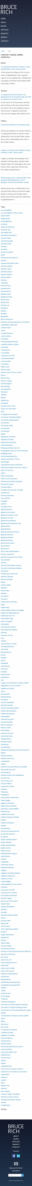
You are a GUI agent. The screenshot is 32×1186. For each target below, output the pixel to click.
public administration (9, 839)
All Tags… (4, 1109)
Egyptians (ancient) (8, 437)
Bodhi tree (5, 302)
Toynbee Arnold (7, 1032)
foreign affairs (6, 487)
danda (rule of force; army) (11, 372)
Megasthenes (6, 739)
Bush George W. (7, 319)
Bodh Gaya (5, 300)
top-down (4, 1027)
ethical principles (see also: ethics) (14, 467)
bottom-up (5, 305)
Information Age (7, 618)
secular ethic (6, 921)
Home (3, 19)
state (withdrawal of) (9, 962)
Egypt (3, 434)
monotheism (5, 747)
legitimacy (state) (7, 688)
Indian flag (5, 607)
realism (3, 859)
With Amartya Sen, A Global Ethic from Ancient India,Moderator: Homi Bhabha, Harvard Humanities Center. (16, 180)
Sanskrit (4, 909)
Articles (4, 30)
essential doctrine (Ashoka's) (12, 465)
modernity (5, 744)
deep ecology (6, 381)
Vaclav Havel (6, 1058)
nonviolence (5, 772)
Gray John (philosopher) (10, 551)
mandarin (4, 700)
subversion (5, 976)
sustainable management (10, 985)
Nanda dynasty (6, 756)
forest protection (7, 495)
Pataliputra (5, 795)
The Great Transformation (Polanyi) (14, 1004)
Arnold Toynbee (7, 252)
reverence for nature (9, 893)
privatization (5, 828)
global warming (6, 540)
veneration (5, 1074)
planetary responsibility (10, 809)
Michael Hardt (6, 742)
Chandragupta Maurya (9, 342)
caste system (6, 336)
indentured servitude (9, 602)
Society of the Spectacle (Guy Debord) (16, 951)
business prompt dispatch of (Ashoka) (15, 322)
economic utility (7, 425)
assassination (6, 277)
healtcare (4, 571)
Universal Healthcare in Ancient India (15, 125)
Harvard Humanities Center (11, 565)
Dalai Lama (5, 367)
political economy (7, 814)
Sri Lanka (4, 957)
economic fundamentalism (11, 417)
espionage (5, 462)
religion (4, 870)
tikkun (3, 1021)
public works (5, 851)
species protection (8, 954)
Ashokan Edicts (6, 266)
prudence (4, 837)
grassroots (5, 548)
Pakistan (4, 789)
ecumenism (5, 431)
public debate (6, 842)
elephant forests (7, 439)
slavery (3, 940)
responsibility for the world (11, 884)
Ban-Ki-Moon (6, 286)
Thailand (4, 999)
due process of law (8, 406)
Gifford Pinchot (6, 509)
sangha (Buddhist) (8, 907)
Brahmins (4, 308)
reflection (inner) (7, 865)
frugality (4, 501)
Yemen (3, 1102)
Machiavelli (5, 694)
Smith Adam (5, 943)
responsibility (6, 881)
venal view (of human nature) (12, 1069)
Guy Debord (5, 560)
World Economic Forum (10, 1097)
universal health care (9, 1052)
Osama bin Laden (7, 786)
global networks (7, 535)
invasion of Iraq (7, 635)
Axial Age (4, 283)
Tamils (3, 990)
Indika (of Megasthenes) (10, 613)
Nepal (3, 764)
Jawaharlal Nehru (7, 646)
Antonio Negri (6, 244)
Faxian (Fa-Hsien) (7, 484)
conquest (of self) (8, 356)
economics (5, 423)
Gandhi (3, 504)
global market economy (10, 532)
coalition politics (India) (9, 344)
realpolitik (4, 862)
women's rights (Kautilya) (10, 1094)
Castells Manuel (7, 333)
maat (3, 691)
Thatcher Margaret (8, 1002)
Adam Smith (5, 216)
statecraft (5, 965)
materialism (5, 716)
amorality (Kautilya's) (9, 235)
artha (3, 255)
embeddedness (7, 445)
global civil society (8, 512)
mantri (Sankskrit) (7, 702)
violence (4, 1077)
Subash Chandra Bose (9, 974)
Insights (4, 33)
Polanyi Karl (5, 811)
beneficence (6, 288)
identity (4, 593)
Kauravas (4, 669)
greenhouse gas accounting (11, 557)
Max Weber (5, 730)
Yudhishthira (5, 1105)
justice (3, 655)
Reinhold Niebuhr (7, 867)
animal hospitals (7, 241)
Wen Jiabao (5, 1091)
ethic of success (7, 470)
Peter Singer (5, 800)
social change (6, 946)
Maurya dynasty (7, 725)
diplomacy (5, 400)
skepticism (5, 937)
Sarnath (4, 912)
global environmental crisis (11, 523)
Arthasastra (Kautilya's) (9, 258)
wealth (3, 1080)
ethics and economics (9, 479)
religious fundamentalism (10, 873)
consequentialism (7, 358)
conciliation (5, 353)
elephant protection (8, 442)
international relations (9, 630)
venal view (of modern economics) (14, 1072)
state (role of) (6, 960)
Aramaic (4, 246)
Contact (5, 41)
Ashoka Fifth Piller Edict (10, 263)
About (3, 22)
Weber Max (5, 1086)
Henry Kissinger (7, 579)
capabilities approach (9, 325)
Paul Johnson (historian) (10, 797)
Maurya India (6, 727)
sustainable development (10, 982)
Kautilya (4, 672)
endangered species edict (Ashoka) (14, 451)
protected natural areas (10, 831)
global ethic (5, 526)
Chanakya (4, 339)
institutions (5, 624)
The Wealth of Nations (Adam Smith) (15, 1016)
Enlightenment (6, 453)
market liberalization (8, 711)
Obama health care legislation (12, 775)
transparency (6, 1041)
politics (3, 820)
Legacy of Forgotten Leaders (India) (15, 683)
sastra (3, 918)
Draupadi (4, 403)
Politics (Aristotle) (7, 823)
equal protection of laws (10, 459)
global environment (8, 521)
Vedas (3, 1063)
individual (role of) (8, 616)
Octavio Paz (5, 778)
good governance (8, 543)
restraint (4, 887)
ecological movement (9, 414)
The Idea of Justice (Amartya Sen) (14, 1007)
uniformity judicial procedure (12, 1046)
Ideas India (5, 590)
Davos (3, 375)
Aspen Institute (6, 274)
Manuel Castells (7, 705)
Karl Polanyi (5, 666)
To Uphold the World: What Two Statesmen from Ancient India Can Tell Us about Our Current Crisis (16, 97)
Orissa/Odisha (6, 783)
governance (5, 546)
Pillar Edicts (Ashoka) (9, 806)
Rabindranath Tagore (9, 853)
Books (3, 26)
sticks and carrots (7, 971)
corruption (5, 364)
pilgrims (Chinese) (7, 803)
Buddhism (4, 316)
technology (5, 996)
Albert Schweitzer (8, 227)
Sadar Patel (5, 904)
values (3, 1060)
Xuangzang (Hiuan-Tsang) (10, 1100)
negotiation (5, 761)
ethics (3, 473)
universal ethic (6, 1049)
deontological (6, 383)
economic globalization (10, 420)
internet (4, 632)
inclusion (4, 599)
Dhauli (3, 397)
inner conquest (6, 621)
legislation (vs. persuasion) (11, 686)
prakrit (3, 825)
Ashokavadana (6, 272)
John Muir (4, 649)
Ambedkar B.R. (6, 232)
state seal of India (8, 968)
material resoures (7, 719)
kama (3, 660)
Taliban (3, 988)
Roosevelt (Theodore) (9, 901)
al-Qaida (4, 224)
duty (2, 411)
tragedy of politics (8, 1035)
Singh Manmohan (7, 935)
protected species (8, 834)
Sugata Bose (6, 979)
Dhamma (4, 392)
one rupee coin (7, 781)
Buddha (4, 314)
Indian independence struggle (12, 610)
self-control (5, 926)
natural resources (7, 758)
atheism (4, 280)
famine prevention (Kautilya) (11, 481)
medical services (7, 733)
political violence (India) (10, 817)
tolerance (4, 1024)
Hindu (3, 582)
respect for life (6, 879)
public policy (6, 848)
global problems (7, 537)
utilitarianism (5, 1055)
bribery (3, 311)
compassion (5, 350)
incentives (5, 596)
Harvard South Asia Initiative (11, 568)
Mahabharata (6, 697)
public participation (8, 845)
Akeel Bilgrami (6, 221)
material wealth (7, 722)
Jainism (3, 641)
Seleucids (4, 923)
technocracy (6, 993)
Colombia (4, 347)
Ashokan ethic (6, 269)
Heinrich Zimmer (7, 577)
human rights (6, 585)
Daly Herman (6, 369)
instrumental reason (8, 627)
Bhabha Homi (6, 294)
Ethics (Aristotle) (7, 476)
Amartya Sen (6, 230)
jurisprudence (6, 652)
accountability (6, 210)
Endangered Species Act (10, 448)
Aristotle (4, 249)
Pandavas (4, 792)
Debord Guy (5, 378)
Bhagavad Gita (6, 297)
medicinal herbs (7, 736)
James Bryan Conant (8, 644)
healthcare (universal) (9, 574)
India (3, 604)
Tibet (3, 1018)
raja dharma (5, 856)
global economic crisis (9, 515)
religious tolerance (8, 876)
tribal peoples (6, 1044)
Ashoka (3, 260)
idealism (4, 588)
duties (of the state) (8, 409)
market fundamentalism (10, 708)
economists (5, 428)
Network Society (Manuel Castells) (14, 767)
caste (3, 330)
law (2, 680)
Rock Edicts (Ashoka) (9, 895)
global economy (7, 518)
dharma (4, 395)
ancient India (6, 238)
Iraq (2, 638)
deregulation (6, 389)
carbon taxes (6, 327)
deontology (5, 386)
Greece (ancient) (7, 554)
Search (4, 37)
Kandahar (4, 663)
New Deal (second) (8, 769)
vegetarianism (6, 1066)
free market (5, 498)
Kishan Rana (5, 674)
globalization (6, 529)
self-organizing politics (9, 929)
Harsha (3, 562)
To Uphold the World (9, 1030)
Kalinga (3, 658)
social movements (8, 948)
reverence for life (8, 890)
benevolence (6, 291)
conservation (6, 361)
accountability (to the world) (11, 213)
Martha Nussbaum (8, 714)
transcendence (7, 1038)
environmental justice (9, 456)
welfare (4, 1088)
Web (2, 1083)
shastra (3, 932)
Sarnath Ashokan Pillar (9, 915)
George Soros (6, 507)
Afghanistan (5, 218)
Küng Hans (5, 677)
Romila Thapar (6, 898)
